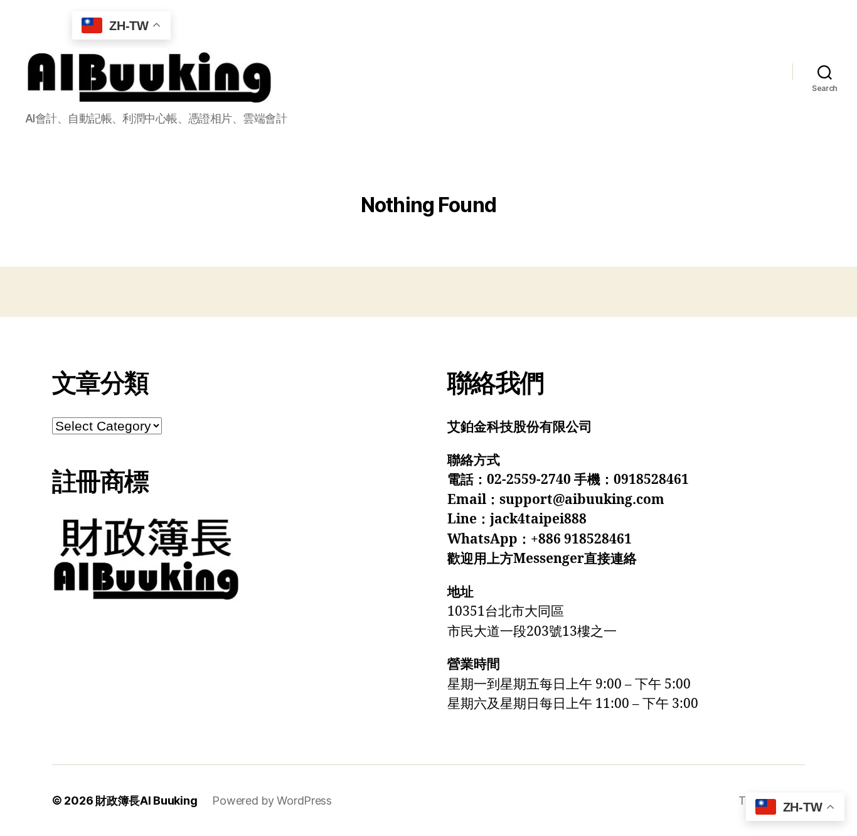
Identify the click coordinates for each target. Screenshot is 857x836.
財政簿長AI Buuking (146, 800)
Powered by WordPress (272, 800)
